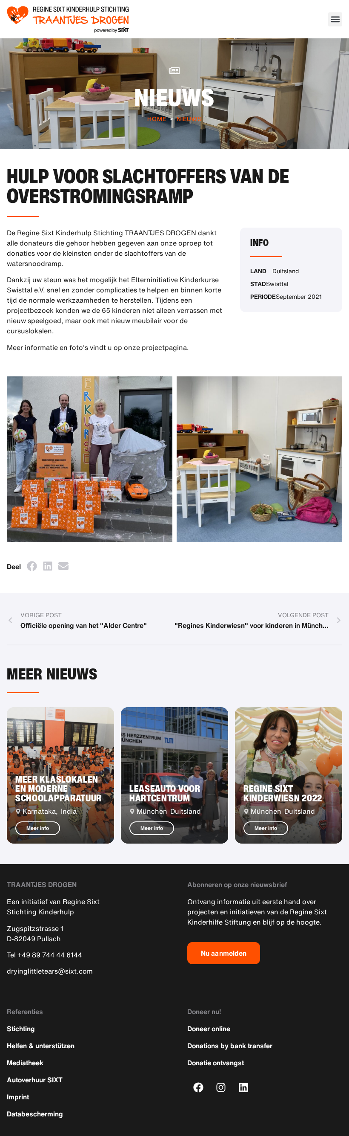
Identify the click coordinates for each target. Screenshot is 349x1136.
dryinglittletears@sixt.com (50, 971)
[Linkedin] (243, 1087)
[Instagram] (221, 1087)
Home (156, 118)
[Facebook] (198, 1087)
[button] (335, 19)
